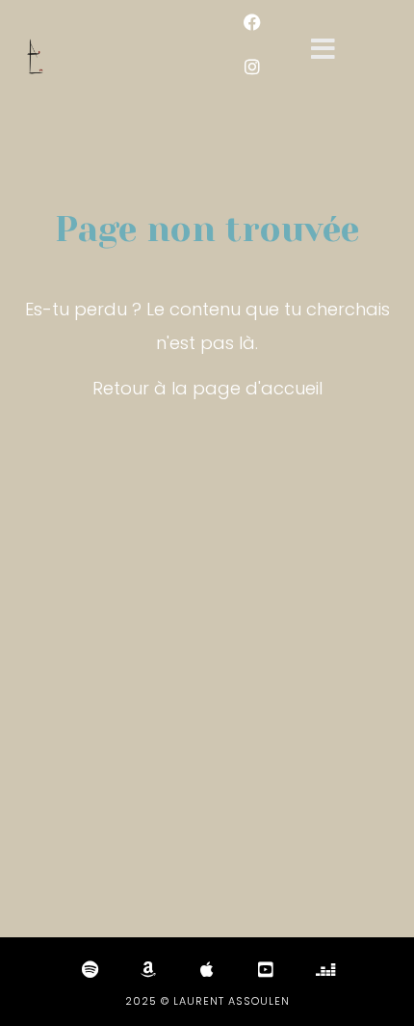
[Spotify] (89, 969)
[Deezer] (324, 969)
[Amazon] (148, 969)
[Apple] (207, 969)
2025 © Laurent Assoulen (207, 1001)
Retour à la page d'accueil (207, 388)
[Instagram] (252, 66)
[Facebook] (252, 22)
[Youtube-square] (266, 969)
